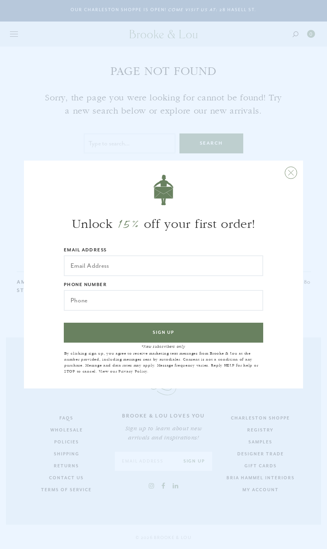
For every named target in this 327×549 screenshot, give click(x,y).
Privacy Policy (132, 371)
